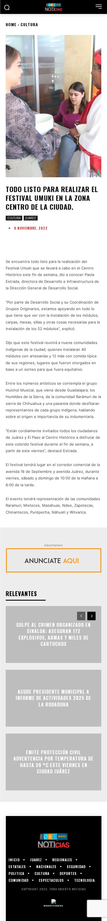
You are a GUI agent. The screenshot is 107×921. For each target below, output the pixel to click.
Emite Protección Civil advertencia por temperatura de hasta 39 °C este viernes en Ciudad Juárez (53, 762)
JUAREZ (30, 218)
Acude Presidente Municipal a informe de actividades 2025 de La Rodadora (53, 698)
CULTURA (29, 24)
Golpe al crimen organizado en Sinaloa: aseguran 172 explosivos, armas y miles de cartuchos (53, 634)
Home (11, 24)
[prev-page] (81, 616)
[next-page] (91, 616)
